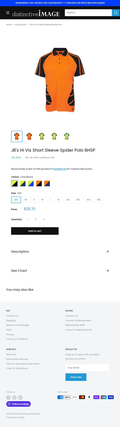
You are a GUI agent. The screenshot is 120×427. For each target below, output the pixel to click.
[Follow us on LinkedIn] (20, 397)
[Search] (116, 12)
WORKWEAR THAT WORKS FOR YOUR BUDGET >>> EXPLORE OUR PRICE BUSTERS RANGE (60, 2)
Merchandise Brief (75, 325)
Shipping (10, 320)
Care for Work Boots (17, 368)
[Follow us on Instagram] (14, 397)
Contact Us (12, 315)
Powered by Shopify (15, 417)
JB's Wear (16, 157)
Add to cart (35, 231)
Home (9, 24)
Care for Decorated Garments (22, 363)
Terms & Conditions (17, 339)
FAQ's (9, 329)
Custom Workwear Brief (78, 320)
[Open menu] (7, 12)
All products (20, 24)
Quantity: (16, 219)
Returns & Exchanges (17, 325)
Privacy (10, 334)
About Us (11, 354)
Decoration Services (17, 359)
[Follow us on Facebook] (8, 397)
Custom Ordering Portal (78, 329)
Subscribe (76, 377)
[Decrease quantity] (27, 219)
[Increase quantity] (44, 219)
